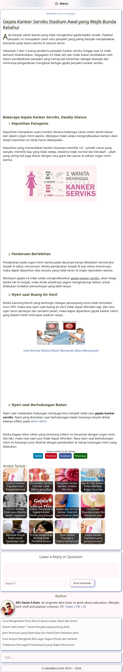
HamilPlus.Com (54, 13)
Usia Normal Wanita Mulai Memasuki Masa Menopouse (61, 350)
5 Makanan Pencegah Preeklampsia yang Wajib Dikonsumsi (38, 645)
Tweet (69, 606)
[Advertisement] (61, 91)
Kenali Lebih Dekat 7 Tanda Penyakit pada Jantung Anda (36, 627)
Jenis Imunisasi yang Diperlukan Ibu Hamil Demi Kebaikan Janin (40, 633)
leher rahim (38, 421)
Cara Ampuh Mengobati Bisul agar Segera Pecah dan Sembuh (39, 639)
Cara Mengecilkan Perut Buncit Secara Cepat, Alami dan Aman (39, 621)
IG (84, 606)
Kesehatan (70, 13)
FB (78, 606)
